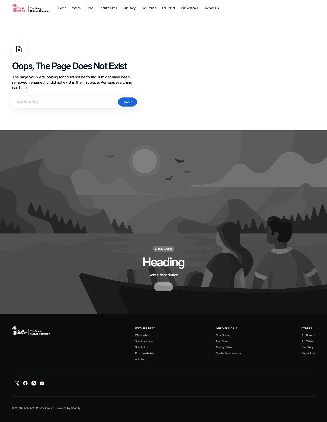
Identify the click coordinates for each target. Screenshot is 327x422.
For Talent (307, 341)
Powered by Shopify (68, 408)
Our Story (307, 347)
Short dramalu (144, 341)
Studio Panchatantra (228, 353)
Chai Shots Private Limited (38, 408)
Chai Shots (222, 335)
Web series (142, 335)
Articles (139, 359)
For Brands (308, 335)
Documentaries (144, 353)
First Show (222, 341)
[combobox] (75, 102)
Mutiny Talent (224, 347)
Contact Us (308, 353)
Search (127, 102)
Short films (142, 347)
